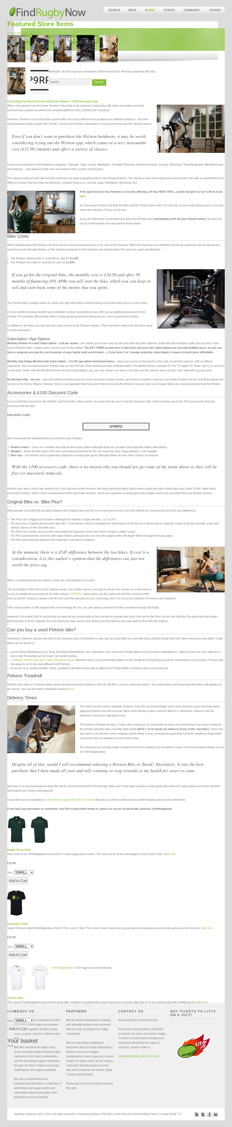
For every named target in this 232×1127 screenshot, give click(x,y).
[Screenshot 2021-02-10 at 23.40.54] (39, 48)
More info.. (170, 854)
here (71, 689)
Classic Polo (15, 998)
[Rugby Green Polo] (16, 829)
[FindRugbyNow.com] (48, 10)
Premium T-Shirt (17, 923)
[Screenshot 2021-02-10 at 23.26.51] (39, 80)
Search (114, 10)
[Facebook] (209, 1114)
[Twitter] (203, 1114)
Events (169, 10)
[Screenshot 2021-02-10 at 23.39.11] (109, 48)
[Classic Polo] (16, 977)
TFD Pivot (76, 594)
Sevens (215, 10)
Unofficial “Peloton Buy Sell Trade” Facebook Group (42, 660)
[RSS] (196, 1114)
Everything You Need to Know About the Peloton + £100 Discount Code (52, 101)
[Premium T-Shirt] (16, 903)
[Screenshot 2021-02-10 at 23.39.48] (86, 48)
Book (132, 10)
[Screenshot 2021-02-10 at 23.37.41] (16, 80)
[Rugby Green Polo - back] (39, 829)
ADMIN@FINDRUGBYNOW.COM (138, 1056)
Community (192, 10)
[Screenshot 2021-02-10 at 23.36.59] (16, 48)
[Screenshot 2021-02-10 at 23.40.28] (62, 48)
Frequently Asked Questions (24, 33)
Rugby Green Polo (19, 849)
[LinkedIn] (215, 1114)
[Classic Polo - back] (39, 977)
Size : (10, 872)
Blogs (150, 10)
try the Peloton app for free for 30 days (68, 799)
